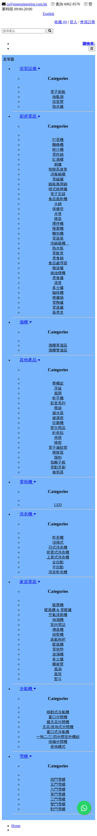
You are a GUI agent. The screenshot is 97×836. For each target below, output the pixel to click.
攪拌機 (58, 224)
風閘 (58, 393)
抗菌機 (58, 423)
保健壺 (58, 209)
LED (58, 505)
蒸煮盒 (58, 312)
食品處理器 (57, 263)
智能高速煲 (57, 169)
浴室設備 (29, 68)
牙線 (58, 388)
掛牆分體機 (57, 742)
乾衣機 (58, 537)
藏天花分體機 (58, 722)
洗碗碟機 (59, 243)
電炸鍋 (58, 154)
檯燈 (58, 443)
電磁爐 (58, 179)
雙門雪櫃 (57, 804)
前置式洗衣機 (58, 552)
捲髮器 (58, 452)
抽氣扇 (58, 97)
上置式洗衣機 (58, 557)
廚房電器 (29, 116)
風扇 (58, 669)
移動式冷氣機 (58, 712)
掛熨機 (58, 635)
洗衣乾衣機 (57, 572)
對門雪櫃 (57, 809)
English (48, 14)
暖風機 (58, 644)
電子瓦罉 (57, 194)
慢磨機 (58, 228)
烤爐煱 (58, 298)
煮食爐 (58, 278)
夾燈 (58, 438)
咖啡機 (58, 293)
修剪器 (58, 472)
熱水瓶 (58, 248)
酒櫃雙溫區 (57, 350)
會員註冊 (87, 22)
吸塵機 (58, 605)
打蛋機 (58, 140)
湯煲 (58, 283)
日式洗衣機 (57, 547)
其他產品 (29, 360)
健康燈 (58, 418)
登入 (73, 22)
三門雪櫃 (57, 799)
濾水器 (58, 413)
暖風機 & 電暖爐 (58, 610)
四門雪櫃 (57, 779)
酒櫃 (24, 322)
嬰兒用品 (57, 428)
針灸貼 (58, 433)
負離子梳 (57, 462)
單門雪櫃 (57, 794)
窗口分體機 (57, 717)
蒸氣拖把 (57, 639)
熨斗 (58, 679)
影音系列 (57, 403)
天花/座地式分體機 (57, 727)
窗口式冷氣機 (58, 732)
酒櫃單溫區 (57, 345)
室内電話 (57, 625)
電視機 (26, 482)
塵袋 (58, 408)
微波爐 (58, 268)
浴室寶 (58, 102)
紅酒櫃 (58, 159)
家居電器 (29, 581)
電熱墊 (58, 649)
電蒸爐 (58, 307)
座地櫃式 (57, 747)
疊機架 (58, 383)
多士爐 (58, 288)
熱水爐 (58, 107)
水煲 (58, 214)
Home (15, 826)
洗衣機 (26, 514)
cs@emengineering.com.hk (27, 4)
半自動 (58, 567)
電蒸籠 (58, 238)
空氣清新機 (57, 615)
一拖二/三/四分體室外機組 (58, 737)
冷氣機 (26, 688)
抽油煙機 (57, 273)
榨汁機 (58, 150)
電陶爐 (58, 303)
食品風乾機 (57, 199)
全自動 (58, 562)
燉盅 (58, 219)
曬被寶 (58, 664)
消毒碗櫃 (57, 174)
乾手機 (58, 398)
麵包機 (58, 233)
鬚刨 (58, 457)
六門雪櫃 (57, 789)
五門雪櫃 (57, 784)
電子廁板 (57, 92)
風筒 (58, 674)
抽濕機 (58, 620)
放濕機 (58, 654)
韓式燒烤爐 (57, 189)
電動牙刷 (57, 467)
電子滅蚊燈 (57, 447)
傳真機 (58, 630)
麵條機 (58, 145)
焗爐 (58, 164)
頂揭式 (58, 542)
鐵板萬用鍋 (57, 184)
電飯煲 (58, 253)
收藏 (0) (60, 22)
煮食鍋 (58, 258)
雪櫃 (24, 756)
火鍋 (58, 204)
